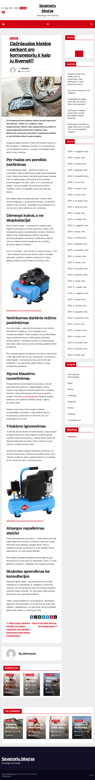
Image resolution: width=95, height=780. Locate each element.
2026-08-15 (12, 731)
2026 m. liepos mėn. (77, 157)
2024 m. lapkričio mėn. (78, 275)
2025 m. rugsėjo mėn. (77, 219)
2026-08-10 (35, 731)
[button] (91, 24)
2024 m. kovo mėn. (76, 324)
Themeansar (6, 776)
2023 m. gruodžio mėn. (78, 342)
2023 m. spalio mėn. (77, 355)
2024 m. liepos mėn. (77, 299)
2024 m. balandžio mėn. (78, 318)
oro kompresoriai (29, 396)
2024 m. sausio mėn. (77, 336)
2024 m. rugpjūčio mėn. (78, 293)
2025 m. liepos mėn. (77, 231)
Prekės (71, 408)
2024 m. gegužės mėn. (78, 312)
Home (91, 775)
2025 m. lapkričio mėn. (78, 207)
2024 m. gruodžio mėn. (78, 268)
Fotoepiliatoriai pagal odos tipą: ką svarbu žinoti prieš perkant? (77, 101)
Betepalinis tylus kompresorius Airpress (23, 310)
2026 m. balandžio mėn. (78, 176)
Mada (70, 383)
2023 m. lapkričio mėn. (78, 349)
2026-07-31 (81, 731)
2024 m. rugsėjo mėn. (77, 287)
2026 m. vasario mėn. (77, 188)
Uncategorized (74, 420)
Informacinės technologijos (73, 375)
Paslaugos (72, 395)
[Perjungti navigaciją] (48, 24)
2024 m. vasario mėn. (77, 330)
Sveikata (71, 414)
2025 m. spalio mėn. (77, 213)
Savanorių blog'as (18, 758)
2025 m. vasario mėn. (77, 256)
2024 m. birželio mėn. (77, 305)
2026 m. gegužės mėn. (78, 170)
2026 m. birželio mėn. (77, 164)
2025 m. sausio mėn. (77, 262)
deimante (25, 68)
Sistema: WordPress (9, 774)
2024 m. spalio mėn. (77, 281)
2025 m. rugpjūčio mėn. (78, 225)
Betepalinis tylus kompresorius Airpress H (24, 521)
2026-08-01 (58, 731)
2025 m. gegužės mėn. (78, 244)
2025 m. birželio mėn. (77, 238)
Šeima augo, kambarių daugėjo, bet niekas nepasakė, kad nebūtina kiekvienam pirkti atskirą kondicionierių (18, 629)
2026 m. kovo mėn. (76, 182)
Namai (70, 389)
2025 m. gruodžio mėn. (78, 201)
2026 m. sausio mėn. (77, 194)
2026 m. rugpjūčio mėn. (78, 151)
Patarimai (14, 38)
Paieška (70, 38)
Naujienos (72, 436)
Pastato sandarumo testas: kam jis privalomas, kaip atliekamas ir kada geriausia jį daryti (76, 79)
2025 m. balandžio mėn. (78, 250)
